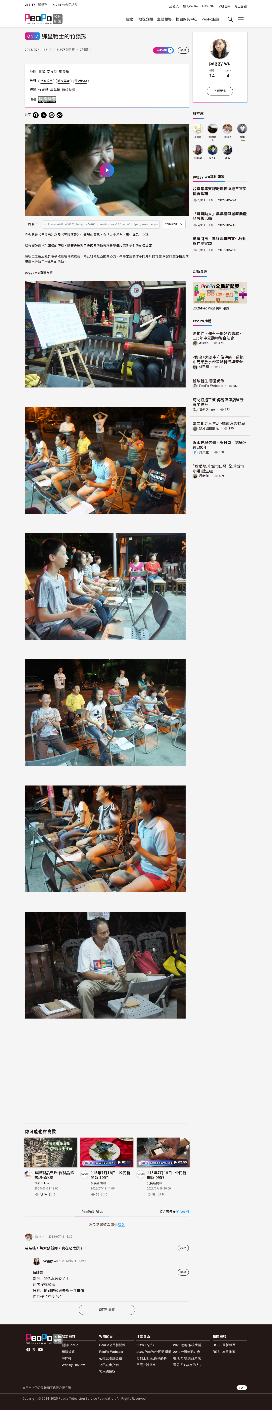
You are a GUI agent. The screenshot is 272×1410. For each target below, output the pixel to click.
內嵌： (33, 224)
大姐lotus (242, 138)
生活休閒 (81, 81)
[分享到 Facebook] (36, 115)
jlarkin (39, 1237)
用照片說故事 (146, 1364)
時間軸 (66, 1358)
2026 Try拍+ (145, 1345)
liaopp (198, 136)
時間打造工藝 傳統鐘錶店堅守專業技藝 (218, 402)
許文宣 (204, 452)
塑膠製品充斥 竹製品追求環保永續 (54, 1175)
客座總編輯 (107, 1371)
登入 (176, 6)
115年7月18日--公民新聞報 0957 (167, 1175)
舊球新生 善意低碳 (208, 380)
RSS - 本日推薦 (224, 1351)
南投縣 (52, 72)
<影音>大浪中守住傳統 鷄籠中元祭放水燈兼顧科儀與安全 (218, 359)
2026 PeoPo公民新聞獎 (153, 1351)
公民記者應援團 (110, 1358)
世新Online (41, 1183)
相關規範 (68, 1351)
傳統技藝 (68, 90)
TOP (242, 1388)
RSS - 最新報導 (224, 1345)
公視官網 (224, 6)
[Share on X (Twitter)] (44, 115)
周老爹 (204, 476)
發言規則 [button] (182, 1212)
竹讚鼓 (43, 90)
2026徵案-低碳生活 (187, 1345)
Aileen (203, 343)
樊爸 (227, 158)
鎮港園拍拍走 (209, 428)
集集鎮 (64, 72)
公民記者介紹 (109, 1364)
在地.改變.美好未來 (187, 1358)
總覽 (129, 19)
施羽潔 (198, 158)
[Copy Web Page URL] (60, 115)
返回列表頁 (107, 1310)
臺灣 (41, 72)
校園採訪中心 (187, 19)
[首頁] (44, 19)
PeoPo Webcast (211, 386)
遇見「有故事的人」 (187, 1364)
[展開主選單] (241, 19)
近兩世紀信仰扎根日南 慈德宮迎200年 (220, 445)
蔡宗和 (204, 367)
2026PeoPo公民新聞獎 (211, 307)
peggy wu (50, 1261)
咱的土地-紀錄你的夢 (151, 1358)
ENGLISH (208, 6)
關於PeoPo (70, 1345)
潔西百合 (212, 138)
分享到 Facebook (183, 129)
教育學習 (64, 81)
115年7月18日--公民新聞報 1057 (110, 1175)
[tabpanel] (107, 1262)
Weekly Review (73, 1364)
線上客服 (241, 6)
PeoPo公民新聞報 (112, 1345)
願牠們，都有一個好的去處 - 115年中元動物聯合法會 (217, 335)
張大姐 (212, 158)
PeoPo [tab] (92, 1212)
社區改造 (46, 81)
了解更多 (219, 91)
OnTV (32, 36)
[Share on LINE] (52, 115)
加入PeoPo (190, 6)
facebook (28, 1350)
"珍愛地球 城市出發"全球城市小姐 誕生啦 (218, 468)
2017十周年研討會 (186, 1351)
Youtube (40, 1350)
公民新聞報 (98, 1183)
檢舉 (183, 50)
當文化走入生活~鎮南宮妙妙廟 (219, 423)
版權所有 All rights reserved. (48, 99)
